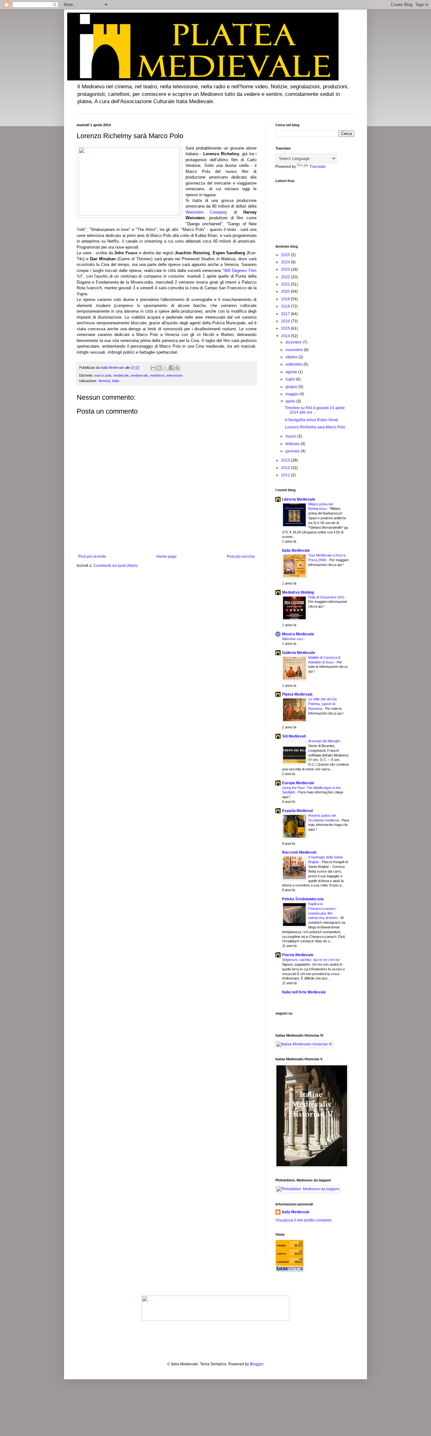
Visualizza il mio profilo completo (303, 1220)
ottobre (292, 357)
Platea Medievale (297, 694)
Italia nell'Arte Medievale (304, 992)
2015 (286, 328)
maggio (292, 394)
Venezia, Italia (108, 381)
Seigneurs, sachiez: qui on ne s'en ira (311, 960)
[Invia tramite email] (153, 368)
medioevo (157, 375)
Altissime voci (293, 639)
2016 (286, 321)
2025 (286, 255)
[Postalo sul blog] (159, 368)
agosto (292, 372)
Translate (318, 166)
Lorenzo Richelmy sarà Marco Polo (315, 427)
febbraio (293, 444)
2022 (286, 277)
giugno (292, 387)
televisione (175, 375)
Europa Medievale (298, 783)
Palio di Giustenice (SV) (326, 597)
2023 (286, 269)
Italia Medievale (296, 550)
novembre (295, 350)
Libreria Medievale (298, 499)
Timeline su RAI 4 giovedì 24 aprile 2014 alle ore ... (315, 410)
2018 (286, 306)
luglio (291, 379)
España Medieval (297, 811)
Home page (166, 556)
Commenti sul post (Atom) (115, 565)
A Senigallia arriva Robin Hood (311, 420)
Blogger (256, 1364)
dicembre (294, 342)
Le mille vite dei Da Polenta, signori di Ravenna (322, 703)
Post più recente (92, 556)
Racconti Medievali (299, 852)
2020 (286, 291)
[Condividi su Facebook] (171, 368)
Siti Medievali (294, 736)
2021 (286, 284)
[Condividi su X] (165, 368)
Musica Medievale (298, 634)
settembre (295, 364)
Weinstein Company (206, 212)
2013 (286, 460)
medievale (121, 375)
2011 (286, 475)
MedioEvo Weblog (298, 592)
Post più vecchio (241, 556)
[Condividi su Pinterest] (177, 368)
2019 (286, 299)
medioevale (139, 375)
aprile (291, 401)
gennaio (293, 451)
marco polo (102, 375)
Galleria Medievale (298, 652)
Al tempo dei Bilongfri (324, 741)
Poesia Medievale (298, 955)
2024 (286, 262)
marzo (291, 436)
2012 (286, 468)
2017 (286, 314)
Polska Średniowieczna (303, 899)
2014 (286, 336)
